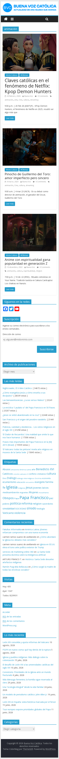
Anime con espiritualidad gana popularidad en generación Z (27, 261)
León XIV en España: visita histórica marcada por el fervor (29, 702)
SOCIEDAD (20, 508)
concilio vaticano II (20, 474)
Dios (4, 478)
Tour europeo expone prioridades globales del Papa (27, 709)
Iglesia (11, 487)
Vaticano (8, 513)
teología (41, 508)
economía (46, 478)
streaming (34, 100)
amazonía (15, 469)
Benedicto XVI (45, 469)
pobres (6, 503)
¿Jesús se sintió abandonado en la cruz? (21, 415)
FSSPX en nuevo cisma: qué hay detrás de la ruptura (27, 649)
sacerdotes (47, 503)
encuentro (30, 482)
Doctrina (38, 478)
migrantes (24, 492)
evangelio (40, 482)
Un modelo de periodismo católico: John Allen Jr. (25, 694)
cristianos (41, 474)
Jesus (29, 487)
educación (21, 482)
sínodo (31, 508)
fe (4, 487)
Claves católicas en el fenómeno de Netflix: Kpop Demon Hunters (28, 85)
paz (51, 498)
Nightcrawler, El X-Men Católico (17, 388)
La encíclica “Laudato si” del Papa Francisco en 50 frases (29, 407)
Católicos (8, 473)
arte (16, 100)
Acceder (6, 612)
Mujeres (33, 492)
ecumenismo (9, 482)
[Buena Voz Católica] (6, 19)
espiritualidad (29, 271)
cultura (26, 100)
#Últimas (24, 75)
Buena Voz (28, 96)
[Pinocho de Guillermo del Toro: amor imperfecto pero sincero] (29, 130)
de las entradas (12, 616)
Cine (20, 100)
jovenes (37, 487)
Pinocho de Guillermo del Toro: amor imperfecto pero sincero (28, 176)
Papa (16, 498)
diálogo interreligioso (25, 478)
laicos (45, 487)
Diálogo (12, 478)
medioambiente (11, 492)
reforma (26, 503)
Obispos (8, 498)
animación (9, 100)
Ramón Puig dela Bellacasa (15, 566)
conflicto (32, 474)
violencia (19, 513)
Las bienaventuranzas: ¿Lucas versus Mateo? (23, 400)
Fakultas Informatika (12, 529)
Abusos (6, 469)
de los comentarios (14, 621)
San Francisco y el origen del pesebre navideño (24, 419)
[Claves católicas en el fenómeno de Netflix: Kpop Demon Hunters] (29, 35)
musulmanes (44, 492)
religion (39, 271)
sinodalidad (9, 508)
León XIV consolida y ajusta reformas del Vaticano (26, 642)
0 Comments (42, 96)
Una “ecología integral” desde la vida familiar (23, 687)
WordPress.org (9, 625)
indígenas (21, 488)
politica (15, 503)
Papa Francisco (34, 497)
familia (49, 482)
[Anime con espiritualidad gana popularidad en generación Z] (29, 215)
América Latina (25, 469)
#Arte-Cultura (11, 75)
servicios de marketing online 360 (18, 551)
